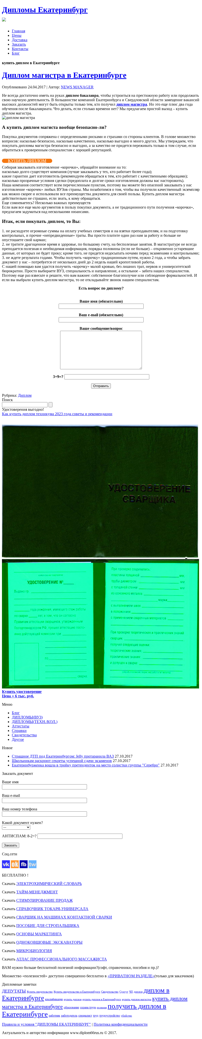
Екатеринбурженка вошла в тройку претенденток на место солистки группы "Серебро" (86, 765)
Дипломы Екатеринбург (45, 9)
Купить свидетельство (40, 991)
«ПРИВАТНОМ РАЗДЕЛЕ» (131, 976)
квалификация (54, 999)
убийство (126, 1015)
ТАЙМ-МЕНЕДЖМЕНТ (37, 892)
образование (71, 1007)
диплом (138, 991)
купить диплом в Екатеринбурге (102, 999)
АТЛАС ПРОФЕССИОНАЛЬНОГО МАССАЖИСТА (61, 959)
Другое (18, 739)
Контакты (20, 49)
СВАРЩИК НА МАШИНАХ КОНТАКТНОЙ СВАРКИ (64, 917)
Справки (19, 730)
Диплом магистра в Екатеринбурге (64, 75)
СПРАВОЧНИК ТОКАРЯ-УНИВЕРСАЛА (52, 909)
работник (54, 1015)
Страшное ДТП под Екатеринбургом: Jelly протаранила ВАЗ (63, 756)
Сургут (123, 991)
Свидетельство (109, 991)
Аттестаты (20, 726)
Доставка (19, 40)
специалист (85, 1015)
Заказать (19, 44)
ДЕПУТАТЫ (14, 991)
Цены (16, 35)
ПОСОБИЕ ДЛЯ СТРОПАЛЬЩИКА (47, 925)
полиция (102, 1007)
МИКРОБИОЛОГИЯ (34, 951)
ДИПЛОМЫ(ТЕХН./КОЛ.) (34, 722)
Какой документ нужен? (22, 823)
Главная (18, 31)
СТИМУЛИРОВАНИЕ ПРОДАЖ (44, 900)
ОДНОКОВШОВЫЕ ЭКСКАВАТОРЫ (49, 942)
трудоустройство (109, 1015)
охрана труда (88, 1007)
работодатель (69, 1015)
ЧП (131, 991)
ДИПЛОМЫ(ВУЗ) (27, 717)
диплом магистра (131, 104)
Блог (16, 53)
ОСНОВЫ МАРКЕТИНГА (39, 934)
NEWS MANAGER (77, 87)
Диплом (25, 395)
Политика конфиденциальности (121, 1024)
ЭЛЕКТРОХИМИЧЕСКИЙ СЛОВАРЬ (49, 884)
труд (95, 1015)
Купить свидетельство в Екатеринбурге (77, 991)
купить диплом (73, 999)
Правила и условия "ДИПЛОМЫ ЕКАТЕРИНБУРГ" (46, 1024)
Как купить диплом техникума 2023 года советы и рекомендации (57, 414)
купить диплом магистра (136, 999)
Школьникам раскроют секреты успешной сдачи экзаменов (62, 761)
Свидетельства (24, 735)
